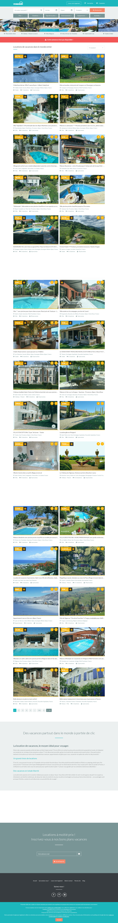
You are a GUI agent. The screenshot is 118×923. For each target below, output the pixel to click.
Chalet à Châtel (69, 33)
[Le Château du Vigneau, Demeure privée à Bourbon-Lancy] (82, 455)
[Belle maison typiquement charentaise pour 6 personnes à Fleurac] (82, 682)
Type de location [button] (51, 16)
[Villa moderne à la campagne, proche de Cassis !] (82, 294)
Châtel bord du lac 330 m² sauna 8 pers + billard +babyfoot (31, 85)
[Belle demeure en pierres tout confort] (35, 682)
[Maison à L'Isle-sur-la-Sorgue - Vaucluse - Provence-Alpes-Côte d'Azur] (82, 375)
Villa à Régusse (10, 33)
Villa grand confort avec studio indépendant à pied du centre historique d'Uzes (37, 166)
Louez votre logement (74, 3)
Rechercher (98, 10)
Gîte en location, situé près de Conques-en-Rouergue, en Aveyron (80, 85)
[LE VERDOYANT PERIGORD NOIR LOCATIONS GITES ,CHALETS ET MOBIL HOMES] (82, 334)
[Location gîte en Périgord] (82, 415)
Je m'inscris (59, 861)
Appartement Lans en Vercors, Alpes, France (27, 618)
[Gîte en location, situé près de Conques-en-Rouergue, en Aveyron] (82, 68)
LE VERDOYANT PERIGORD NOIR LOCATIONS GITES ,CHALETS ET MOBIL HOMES (87, 352)
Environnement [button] (66, 16)
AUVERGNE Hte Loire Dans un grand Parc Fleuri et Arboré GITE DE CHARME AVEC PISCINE (42, 247)
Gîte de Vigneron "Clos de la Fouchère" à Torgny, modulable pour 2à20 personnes (85, 618)
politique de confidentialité (54, 907)
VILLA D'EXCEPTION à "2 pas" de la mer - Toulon (28, 432)
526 (39, 710)
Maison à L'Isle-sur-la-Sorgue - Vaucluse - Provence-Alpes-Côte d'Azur (81, 392)
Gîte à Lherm (89, 33)
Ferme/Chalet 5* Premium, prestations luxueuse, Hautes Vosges (80, 247)
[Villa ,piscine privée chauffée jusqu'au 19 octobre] (82, 189)
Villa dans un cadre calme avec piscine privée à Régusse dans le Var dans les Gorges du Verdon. (42, 658)
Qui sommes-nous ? (44, 880)
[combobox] (82, 10)
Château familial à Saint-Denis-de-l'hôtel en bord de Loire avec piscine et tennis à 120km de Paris (43, 392)
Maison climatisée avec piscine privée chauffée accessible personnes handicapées (38, 537)
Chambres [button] (35, 16)
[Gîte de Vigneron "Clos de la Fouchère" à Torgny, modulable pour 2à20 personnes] (82, 601)
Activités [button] (97, 16)
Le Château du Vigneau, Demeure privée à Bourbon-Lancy (78, 473)
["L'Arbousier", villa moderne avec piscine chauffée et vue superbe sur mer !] (35, 189)
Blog (83, 880)
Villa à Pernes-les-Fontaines (30, 33)
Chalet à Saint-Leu (50, 33)
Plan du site (77, 880)
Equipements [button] (81, 16)
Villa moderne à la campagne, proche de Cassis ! (74, 311)
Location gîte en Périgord (68, 432)
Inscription (90, 3)
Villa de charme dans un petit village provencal (27, 473)
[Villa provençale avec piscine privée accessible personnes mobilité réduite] (108, 25)
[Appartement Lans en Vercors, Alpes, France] (35, 601)
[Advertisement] (59, 266)
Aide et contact (68, 880)
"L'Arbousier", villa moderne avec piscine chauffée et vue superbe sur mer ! (36, 206)
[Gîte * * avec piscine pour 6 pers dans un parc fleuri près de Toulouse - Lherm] (88, 25)
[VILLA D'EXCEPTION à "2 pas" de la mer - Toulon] (35, 415)
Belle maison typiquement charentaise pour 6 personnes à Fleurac (80, 699)
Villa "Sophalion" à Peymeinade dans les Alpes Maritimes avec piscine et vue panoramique (40, 125)
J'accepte (59, 919)
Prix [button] (20, 16)
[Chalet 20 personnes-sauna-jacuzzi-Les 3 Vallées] (35, 334)
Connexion (102, 3)
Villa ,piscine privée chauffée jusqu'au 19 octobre (75, 206)
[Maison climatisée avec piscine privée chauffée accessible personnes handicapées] (29, 25)
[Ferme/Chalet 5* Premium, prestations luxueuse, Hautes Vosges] (82, 229)
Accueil (35, 880)
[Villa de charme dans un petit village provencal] (35, 455)
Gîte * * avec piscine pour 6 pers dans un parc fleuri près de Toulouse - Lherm (36, 311)
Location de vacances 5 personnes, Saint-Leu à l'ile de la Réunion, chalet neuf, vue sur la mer (41, 578)
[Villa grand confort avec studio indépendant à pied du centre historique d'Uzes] (35, 149)
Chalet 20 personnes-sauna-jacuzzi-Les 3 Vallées (28, 352)
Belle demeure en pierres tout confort (25, 699)
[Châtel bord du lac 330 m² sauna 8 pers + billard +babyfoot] (69, 25)
